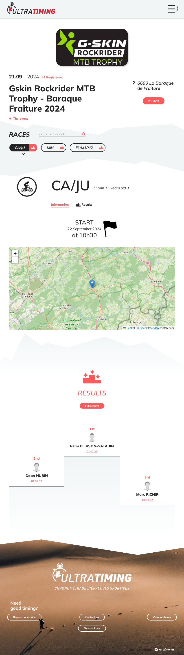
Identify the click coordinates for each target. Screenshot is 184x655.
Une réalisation (140, 649)
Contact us (92, 617)
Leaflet (130, 328)
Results (86, 205)
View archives (162, 617)
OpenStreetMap (149, 328)
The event (20, 118)
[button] (92, 284)
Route (155, 100)
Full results (92, 405)
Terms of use (92, 628)
